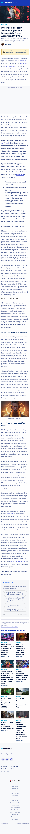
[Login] (27, 2)
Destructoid (15, 800)
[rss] (3, 759)
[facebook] (11, 759)
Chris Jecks (19, 709)
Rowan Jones (19, 656)
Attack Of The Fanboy (15, 791)
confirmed (5, 143)
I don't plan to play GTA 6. (14, 610)
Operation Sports (15, 807)
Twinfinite (15, 786)
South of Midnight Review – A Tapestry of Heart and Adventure (20, 649)
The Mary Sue (15, 809)
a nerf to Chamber (10, 66)
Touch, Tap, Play (15, 812)
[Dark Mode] (20, 2)
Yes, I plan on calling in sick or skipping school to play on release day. (15, 600)
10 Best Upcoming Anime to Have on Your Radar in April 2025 (22, 675)
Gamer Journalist (15, 802)
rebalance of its (21, 61)
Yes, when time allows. (13, 606)
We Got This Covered (15, 798)
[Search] (17, 2)
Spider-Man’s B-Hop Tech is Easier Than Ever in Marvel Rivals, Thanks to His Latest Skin (7, 677)
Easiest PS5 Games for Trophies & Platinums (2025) (6, 703)
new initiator (23, 63)
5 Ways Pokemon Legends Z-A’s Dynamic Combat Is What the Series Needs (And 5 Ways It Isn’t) (22, 730)
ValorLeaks (20, 174)
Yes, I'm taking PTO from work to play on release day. (15, 593)
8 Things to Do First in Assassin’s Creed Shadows (7, 725)
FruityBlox (15, 814)
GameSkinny (15, 805)
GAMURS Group (25, 823)
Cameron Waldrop (6, 709)
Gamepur (15, 788)
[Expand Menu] (23, 2)
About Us (4, 766)
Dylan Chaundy (5, 656)
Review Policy (15, 768)
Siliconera (15, 795)
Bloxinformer (15, 816)
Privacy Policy (5, 771)
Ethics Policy (5, 768)
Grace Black (4, 685)
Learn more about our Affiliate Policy (9, 627)
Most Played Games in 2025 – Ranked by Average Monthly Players (7, 649)
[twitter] (7, 759)
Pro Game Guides (15, 784)
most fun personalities (18, 561)
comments (9, 514)
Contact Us (14, 766)
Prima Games (15, 793)
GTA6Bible (15, 819)
